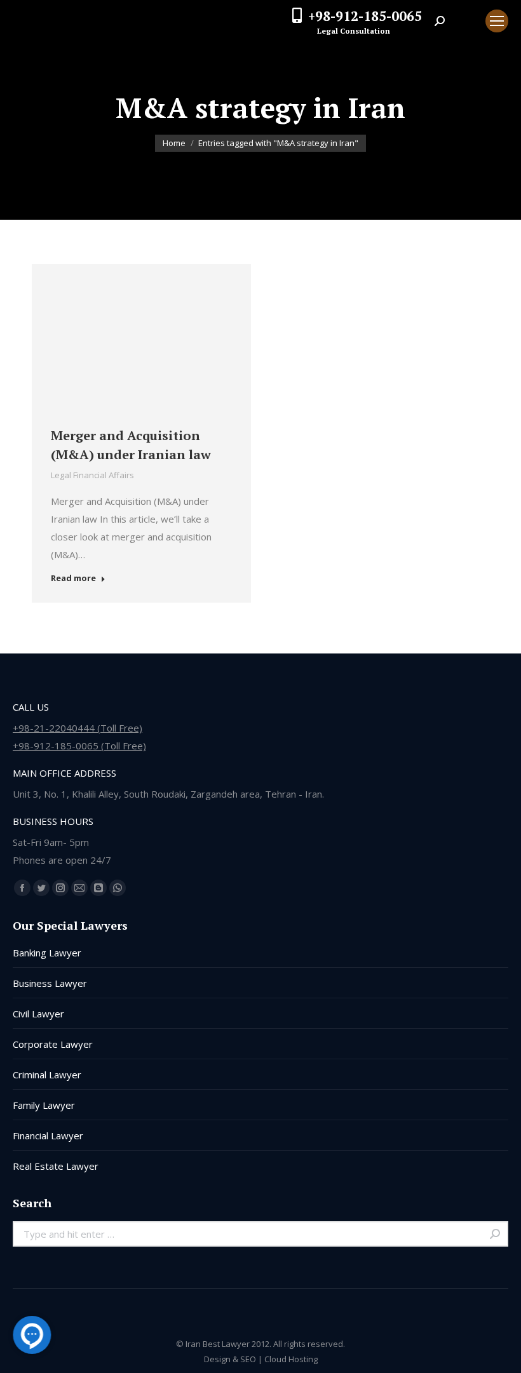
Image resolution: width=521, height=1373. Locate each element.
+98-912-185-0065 (365, 16)
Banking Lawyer (47, 952)
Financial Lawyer (48, 1135)
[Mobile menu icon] (496, 21)
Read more (73, 578)
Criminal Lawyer (47, 1074)
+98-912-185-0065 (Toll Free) (79, 745)
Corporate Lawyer (53, 1044)
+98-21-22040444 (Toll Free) (77, 727)
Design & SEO (230, 1359)
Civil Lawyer (38, 1013)
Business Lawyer (50, 983)
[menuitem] (465, 21)
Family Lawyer (44, 1105)
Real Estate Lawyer (55, 1166)
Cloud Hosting (291, 1359)
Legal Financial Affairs (92, 475)
